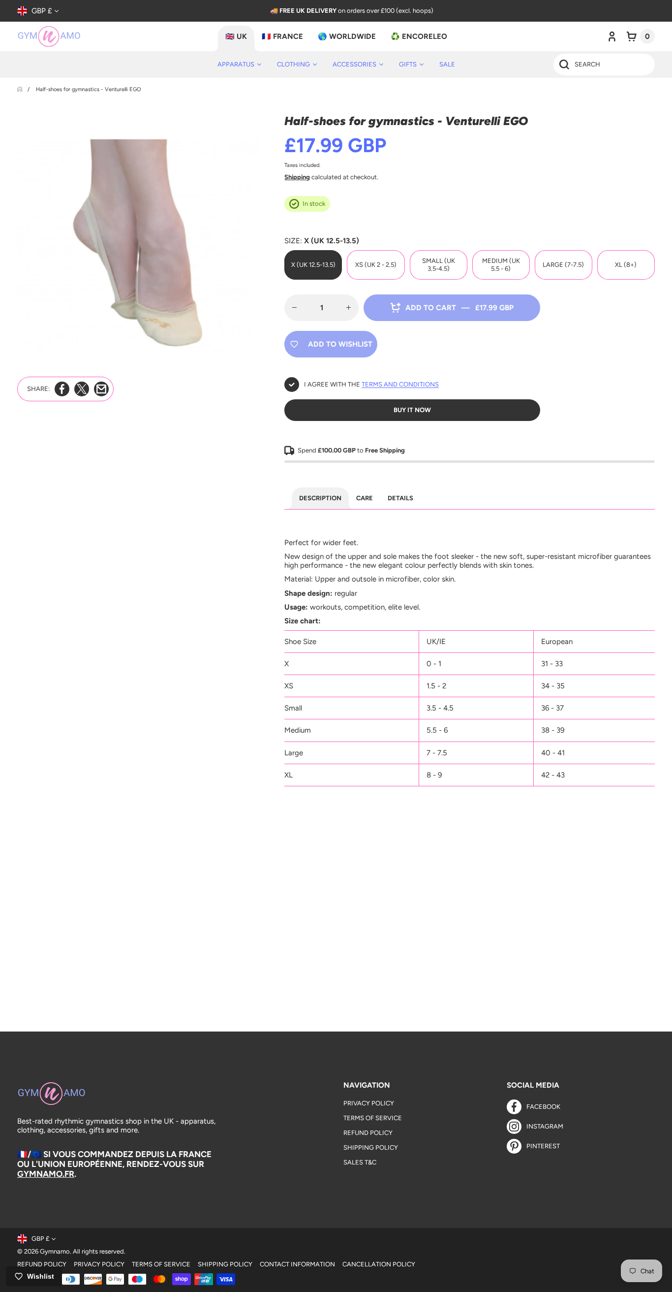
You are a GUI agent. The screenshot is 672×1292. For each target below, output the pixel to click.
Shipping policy (225, 1264)
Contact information (297, 1264)
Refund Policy (368, 1132)
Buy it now (412, 410)
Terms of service (161, 1264)
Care (364, 498)
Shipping (297, 177)
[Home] (20, 89)
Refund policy (41, 1264)
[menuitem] (239, 64)
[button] (641, 36)
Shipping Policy (370, 1147)
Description (320, 498)
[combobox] (604, 64)
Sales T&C (359, 1162)
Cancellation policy (378, 1264)
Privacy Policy (368, 1103)
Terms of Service (372, 1118)
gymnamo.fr (45, 1174)
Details (400, 498)
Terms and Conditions (400, 384)
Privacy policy (99, 1264)
